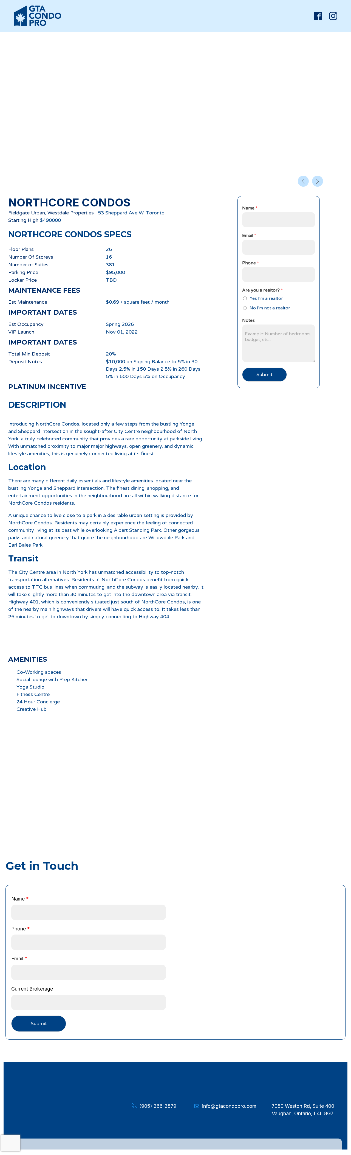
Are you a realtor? (262, 290)
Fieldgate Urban (26, 213)
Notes (248, 320)
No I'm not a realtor (270, 308)
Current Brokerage (32, 989)
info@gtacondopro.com (229, 1106)
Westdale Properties (70, 213)
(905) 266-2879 (157, 1106)
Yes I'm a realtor (266, 298)
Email (249, 235)
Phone (250, 263)
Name (249, 208)
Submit (264, 374)
